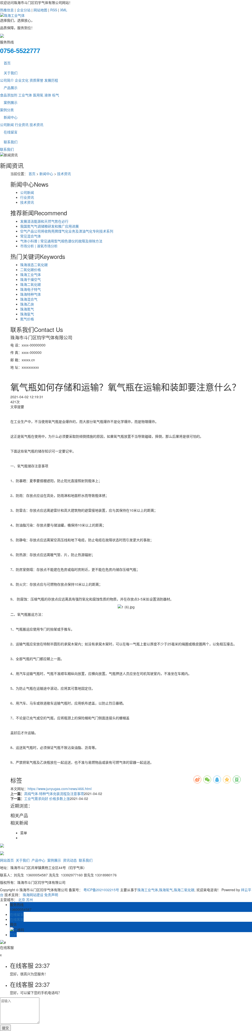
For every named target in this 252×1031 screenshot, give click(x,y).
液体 (47, 94)
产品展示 (10, 87)
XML (63, 9)
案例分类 (7, 109)
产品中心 (38, 860)
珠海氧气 (166, 889)
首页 (7, 62)
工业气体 (25, 94)
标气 (55, 94)
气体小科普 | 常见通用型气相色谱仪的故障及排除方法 (61, 240)
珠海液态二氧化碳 (34, 264)
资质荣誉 (36, 80)
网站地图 (40, 9)
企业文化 (22, 80)
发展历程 (51, 80)
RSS (53, 9)
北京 (21, 899)
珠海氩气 (27, 313)
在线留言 (10, 131)
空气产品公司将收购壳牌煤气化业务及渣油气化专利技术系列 (66, 231)
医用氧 (38, 94)
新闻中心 (10, 117)
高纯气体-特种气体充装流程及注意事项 (54, 793)
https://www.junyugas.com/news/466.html (60, 788)
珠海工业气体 (30, 274)
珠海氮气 (27, 309)
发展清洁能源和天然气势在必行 (44, 221)
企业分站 (24, 9)
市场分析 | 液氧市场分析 (39, 245)
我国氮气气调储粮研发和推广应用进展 (49, 226)
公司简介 (7, 80)
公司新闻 (7, 124)
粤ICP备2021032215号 (101, 889)
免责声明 (51, 894)
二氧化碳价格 (30, 269)
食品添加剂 (8, 94)
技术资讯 (36, 124)
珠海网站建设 (33, 894)
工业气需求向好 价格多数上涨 (47, 798)
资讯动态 (70, 860)
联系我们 (10, 141)
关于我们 (10, 72)
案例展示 (10, 102)
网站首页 (7, 860)
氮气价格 (27, 318)
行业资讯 (22, 124)
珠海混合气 (28, 299)
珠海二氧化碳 (30, 284)
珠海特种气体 (30, 294)
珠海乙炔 (27, 304)
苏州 (29, 899)
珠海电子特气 (30, 289)
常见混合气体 (30, 236)
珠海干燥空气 (30, 279)
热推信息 (7, 9)
